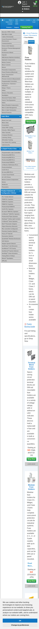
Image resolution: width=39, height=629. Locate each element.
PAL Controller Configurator (10, 228)
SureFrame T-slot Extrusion (9, 246)
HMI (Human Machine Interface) (11, 57)
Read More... (30, 566)
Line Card (33, 21)
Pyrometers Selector (7, 236)
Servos (4, 182)
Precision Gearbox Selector (9, 231)
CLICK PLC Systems (7, 209)
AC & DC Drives (6, 177)
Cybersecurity (6, 144)
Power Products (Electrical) (9, 72)
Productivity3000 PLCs (8, 160)
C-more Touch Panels (8, 174)
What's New (5, 122)
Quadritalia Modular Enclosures (11, 238)
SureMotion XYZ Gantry (9, 248)
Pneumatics (5, 187)
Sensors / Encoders (7, 92)
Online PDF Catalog (7, 127)
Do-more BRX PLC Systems (10, 211)
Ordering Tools (26, 27)
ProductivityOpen (7, 167)
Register (24, 4)
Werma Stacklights (7, 258)
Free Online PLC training (9, 142)
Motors (4, 67)
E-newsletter (5, 125)
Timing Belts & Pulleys (8, 255)
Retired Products (6, 112)
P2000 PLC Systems (7, 201)
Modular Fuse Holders (31, 488)
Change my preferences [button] (20, 625)
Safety (3, 90)
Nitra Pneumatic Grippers (9, 223)
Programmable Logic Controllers (11, 152)
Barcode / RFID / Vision (8, 32)
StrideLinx (5, 184)
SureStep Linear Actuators (10, 253)
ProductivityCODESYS (8, 162)
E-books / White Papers (8, 130)
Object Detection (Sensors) (9, 226)
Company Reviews (7, 135)
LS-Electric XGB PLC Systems (11, 214)
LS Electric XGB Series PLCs (10, 164)
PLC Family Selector (7, 196)
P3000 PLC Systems (7, 204)
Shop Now (30, 122)
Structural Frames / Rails (9, 97)
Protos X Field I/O (7, 233)
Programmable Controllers (9, 81)
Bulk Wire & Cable (7, 34)
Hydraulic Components (8, 60)
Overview (31, 41)
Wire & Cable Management (9, 107)
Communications (7, 43)
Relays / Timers (6, 88)
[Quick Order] (38, 22)
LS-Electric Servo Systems (9, 221)
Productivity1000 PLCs (8, 155)
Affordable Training (7, 140)
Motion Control (6, 62)
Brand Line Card (6, 120)
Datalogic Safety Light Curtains (11, 219)
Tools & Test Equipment (8, 100)
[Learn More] (31, 355)
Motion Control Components (10, 179)
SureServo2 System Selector (10, 251)
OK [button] (20, 621)
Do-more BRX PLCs (7, 172)
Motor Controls (6, 64)
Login (24, 2)
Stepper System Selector (9, 243)
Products (9, 27)
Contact (28, 20)
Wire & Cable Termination (9, 110)
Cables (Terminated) (7, 36)
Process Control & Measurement (11, 78)
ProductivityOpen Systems (10, 216)
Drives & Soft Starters (8, 46)
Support (16, 27)
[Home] (2, 22)
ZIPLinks (4, 260)
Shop (26, 41)
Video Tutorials (6, 132)
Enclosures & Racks (7, 52)
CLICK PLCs (5, 169)
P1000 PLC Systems (7, 199)
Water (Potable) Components (10, 105)
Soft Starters (5, 241)
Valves (3, 102)
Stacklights (5, 95)
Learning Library (6, 137)
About (22, 20)
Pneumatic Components (9, 69)
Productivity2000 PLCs (8, 157)
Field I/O (4, 55)
